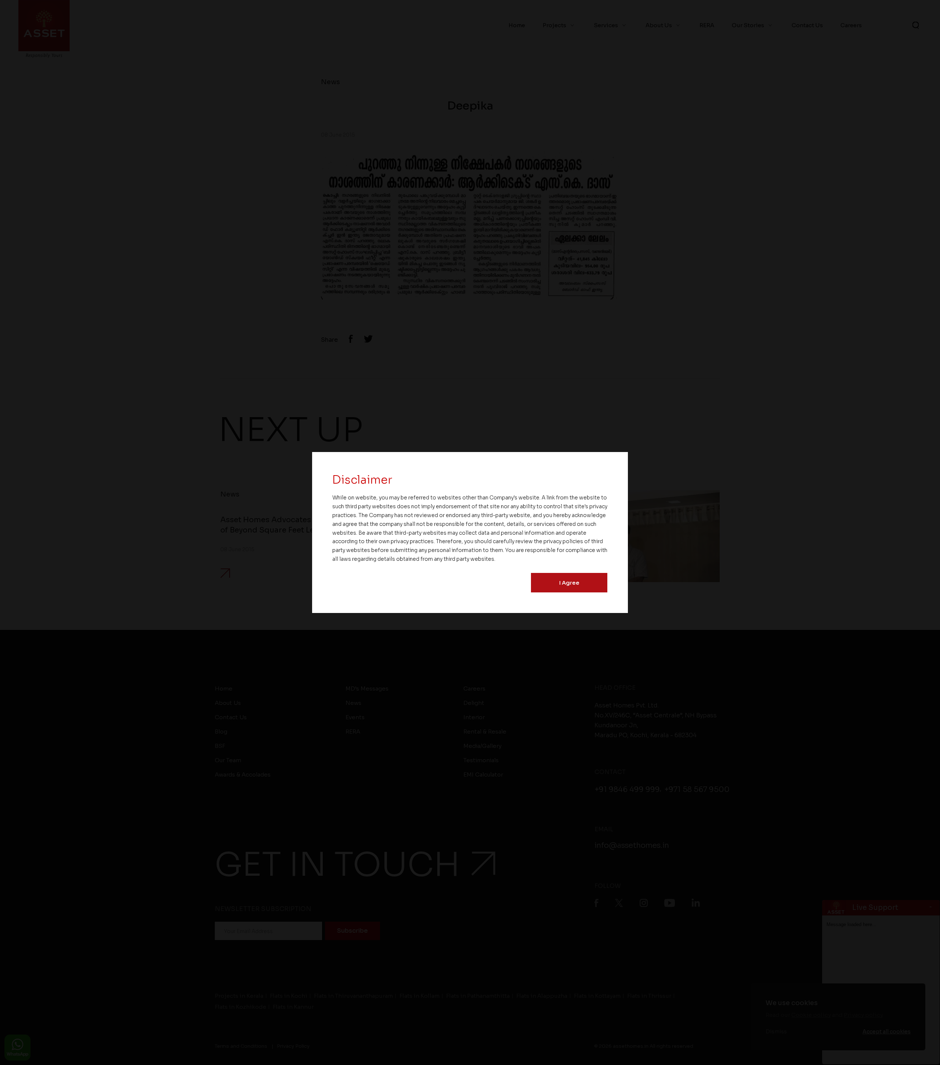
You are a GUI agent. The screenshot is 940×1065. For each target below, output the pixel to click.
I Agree (569, 582)
